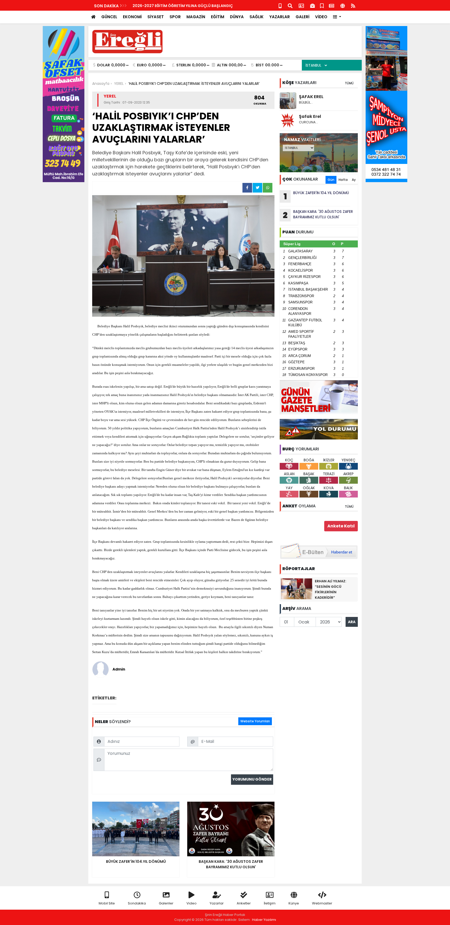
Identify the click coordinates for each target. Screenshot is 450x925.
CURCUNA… (308, 122)
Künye (294, 903)
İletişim (270, 903)
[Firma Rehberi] (312, 5)
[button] (337, 17)
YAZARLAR (279, 17)
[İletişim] (301, 5)
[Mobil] (280, 5)
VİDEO (321, 17)
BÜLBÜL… (306, 102)
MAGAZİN (195, 17)
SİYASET (155, 17)
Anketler (244, 903)
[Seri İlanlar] (321, 5)
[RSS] (353, 5)
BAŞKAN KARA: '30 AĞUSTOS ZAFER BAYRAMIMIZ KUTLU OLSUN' (318, 215)
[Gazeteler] (331, 5)
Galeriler (166, 903)
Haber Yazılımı (264, 919)
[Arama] (290, 5)
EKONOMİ (132, 17)
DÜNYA (237, 17)
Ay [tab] (354, 179)
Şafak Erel (310, 116)
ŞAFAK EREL (311, 97)
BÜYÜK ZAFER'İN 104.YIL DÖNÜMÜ (316, 196)
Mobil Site (107, 903)
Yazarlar (217, 903)
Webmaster (322, 903)
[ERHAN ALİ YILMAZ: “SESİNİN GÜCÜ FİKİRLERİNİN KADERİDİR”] (296, 588)
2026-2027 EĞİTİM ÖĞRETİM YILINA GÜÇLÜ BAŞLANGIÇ (183, 5)
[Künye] (342, 5)
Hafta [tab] (343, 179)
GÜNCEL (109, 17)
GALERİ (302, 17)
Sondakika (137, 903)
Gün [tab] (331, 179)
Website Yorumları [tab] (255, 721)
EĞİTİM (217, 17)
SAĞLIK (256, 17)
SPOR (175, 17)
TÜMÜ (349, 83)
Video (191, 903)
